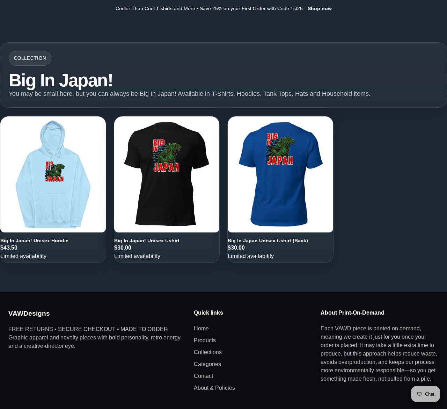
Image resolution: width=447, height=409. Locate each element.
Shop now (320, 8)
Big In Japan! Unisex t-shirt (146, 240)
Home (201, 328)
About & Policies (214, 388)
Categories (207, 364)
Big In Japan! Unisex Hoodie (34, 240)
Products (205, 340)
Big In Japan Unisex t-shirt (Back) (268, 240)
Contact (203, 376)
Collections (208, 352)
